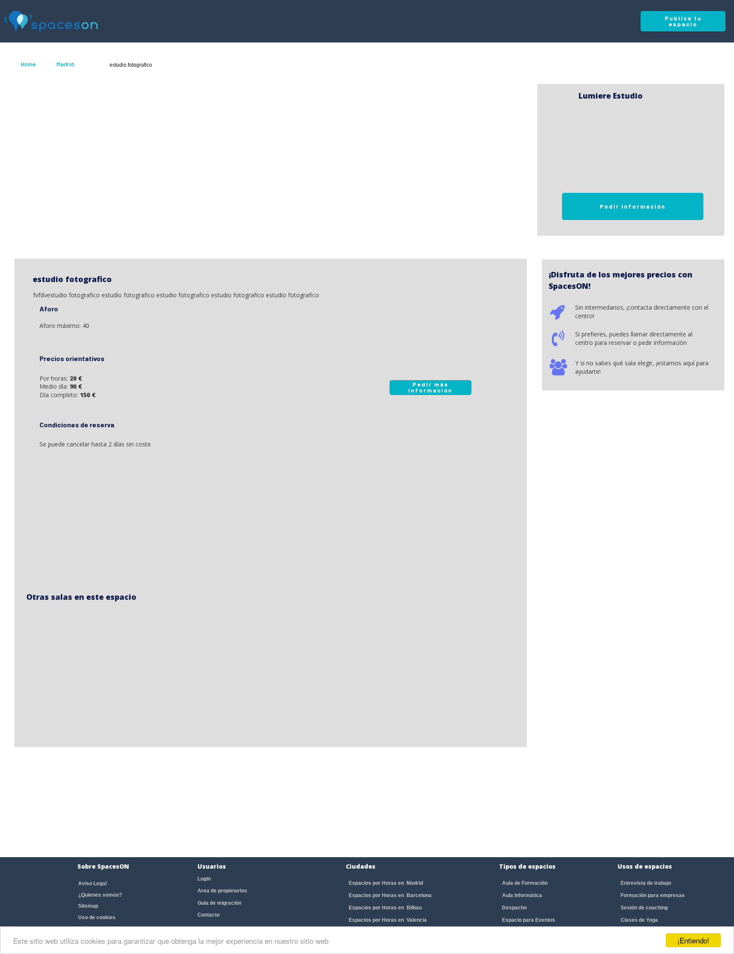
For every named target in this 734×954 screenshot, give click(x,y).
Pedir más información (430, 387)
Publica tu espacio (683, 21)
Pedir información (633, 206)
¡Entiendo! (693, 940)
